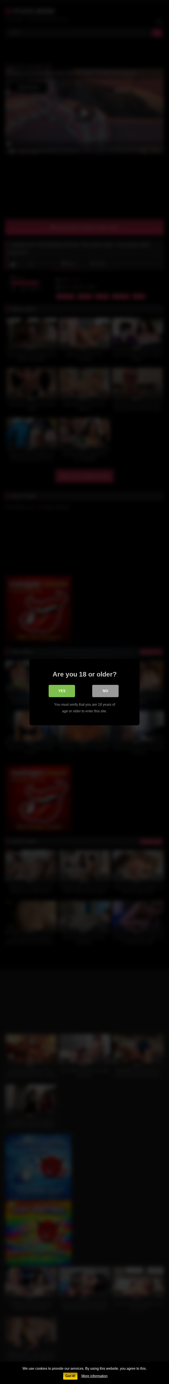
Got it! (70, 1376)
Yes (62, 691)
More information (94, 1376)
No (105, 691)
